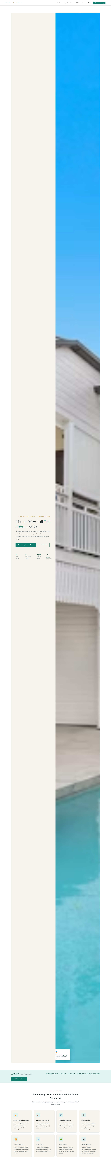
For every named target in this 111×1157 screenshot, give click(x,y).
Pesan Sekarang (99, 3)
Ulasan (84, 3)
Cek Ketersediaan (19, 1079)
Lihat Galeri (43, 545)
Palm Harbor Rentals (14, 3)
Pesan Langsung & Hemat (25, 545)
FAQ (89, 3)
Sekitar (78, 3)
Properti (66, 3)
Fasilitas (59, 3)
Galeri (71, 3)
